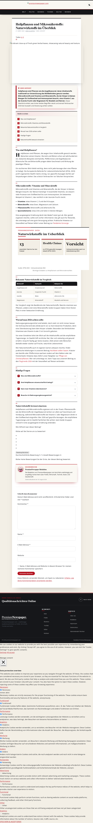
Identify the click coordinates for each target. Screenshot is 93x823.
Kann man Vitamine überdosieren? (34, 389)
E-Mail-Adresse (24, 545)
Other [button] (2, 803)
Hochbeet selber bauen (59, 350)
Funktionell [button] (4, 701)
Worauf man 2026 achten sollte (29, 131)
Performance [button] (5, 711)
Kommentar (23, 504)
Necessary (6, 690)
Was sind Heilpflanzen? (27, 119)
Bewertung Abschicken (22, 452)
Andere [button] (3, 749)
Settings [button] (3, 652)
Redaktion (73, 619)
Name (21, 534)
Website (21, 555)
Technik (50, 12)
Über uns (73, 616)
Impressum (73, 623)
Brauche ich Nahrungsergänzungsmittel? (36, 395)
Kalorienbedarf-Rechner (77, 631)
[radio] (47, 435)
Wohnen (68, 12)
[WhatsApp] (46, 39)
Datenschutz (74, 627)
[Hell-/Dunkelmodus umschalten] (89, 5)
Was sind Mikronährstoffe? (31, 376)
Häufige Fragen (24, 135)
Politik (32, 12)
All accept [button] (11, 652)
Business (41, 12)
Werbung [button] (3, 736)
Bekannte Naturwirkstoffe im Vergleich (32, 127)
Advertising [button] (4, 770)
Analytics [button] (3, 722)
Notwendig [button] (4, 760)
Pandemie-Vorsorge (61, 223)
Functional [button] (4, 792)
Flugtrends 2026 (25, 361)
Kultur (59, 12)
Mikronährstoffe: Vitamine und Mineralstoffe (34, 123)
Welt (24, 12)
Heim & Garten (30, 31)
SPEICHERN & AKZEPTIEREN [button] (10, 822)
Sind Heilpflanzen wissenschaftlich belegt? (37, 382)
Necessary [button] (4, 687)
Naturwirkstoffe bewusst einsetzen (31, 140)
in (21, 37)
